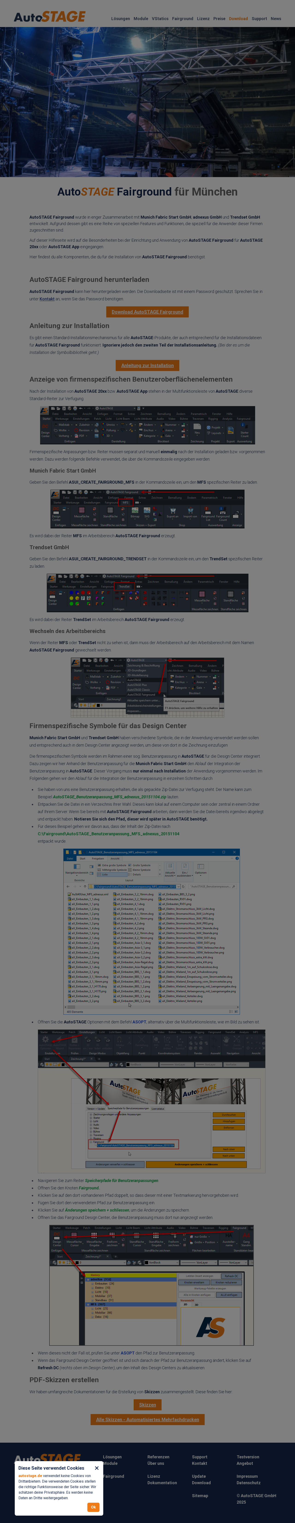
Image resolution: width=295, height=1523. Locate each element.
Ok (93, 1507)
